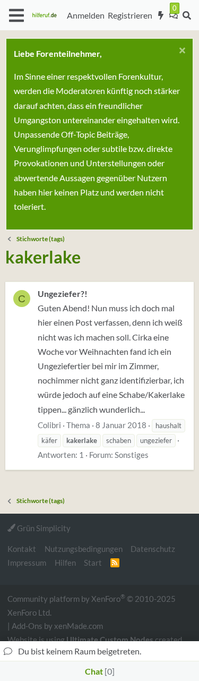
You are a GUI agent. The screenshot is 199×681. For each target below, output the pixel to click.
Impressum (26, 562)
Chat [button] (98, 671)
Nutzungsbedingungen (84, 549)
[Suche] (186, 15)
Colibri (49, 425)
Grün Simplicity (43, 528)
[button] (16, 15)
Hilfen (65, 562)
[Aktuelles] (161, 15)
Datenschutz (153, 549)
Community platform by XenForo (91, 605)
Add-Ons (27, 626)
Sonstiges (132, 454)
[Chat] (173, 15)
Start (93, 562)
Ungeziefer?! (63, 293)
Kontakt (21, 549)
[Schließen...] (180, 51)
